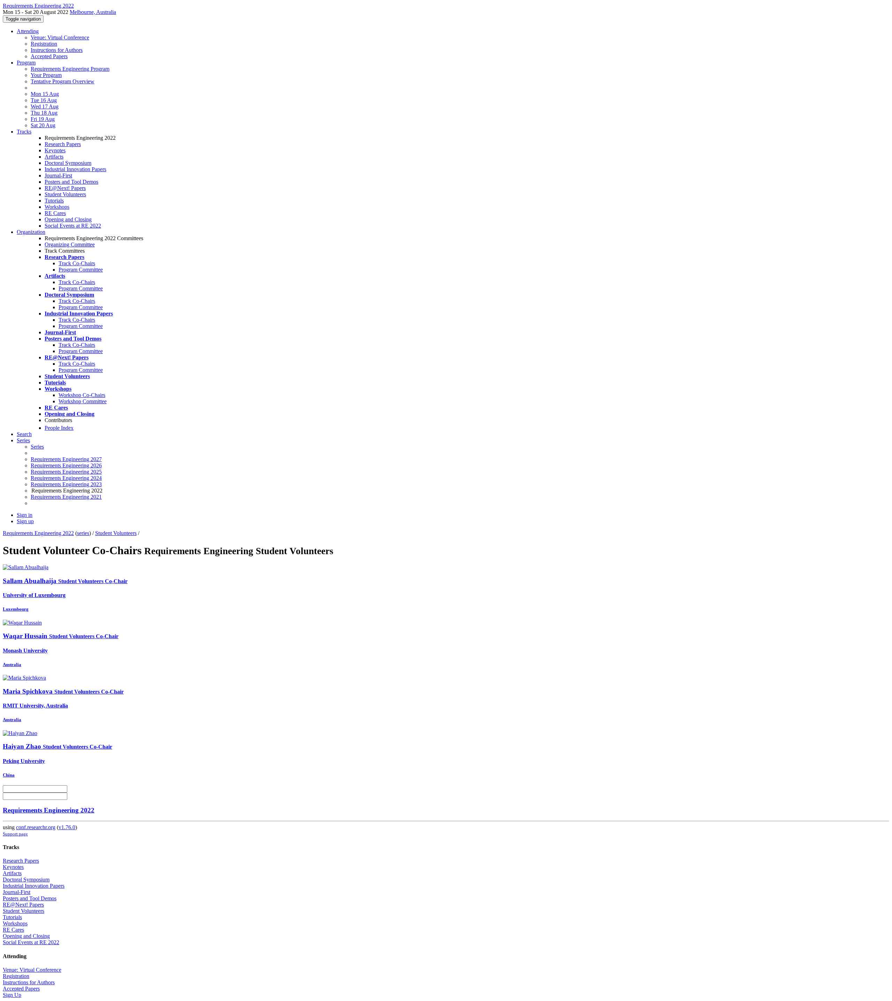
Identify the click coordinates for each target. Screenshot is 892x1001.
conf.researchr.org (35, 827)
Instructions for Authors (57, 50)
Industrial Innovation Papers (75, 169)
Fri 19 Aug (43, 119)
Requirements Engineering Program (70, 69)
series (83, 533)
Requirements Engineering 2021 (66, 497)
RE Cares (55, 213)
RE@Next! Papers (65, 188)
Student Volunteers (65, 194)
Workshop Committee (83, 401)
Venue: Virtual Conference (60, 37)
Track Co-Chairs (77, 263)
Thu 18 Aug (44, 113)
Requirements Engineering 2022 (38, 533)
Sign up (25, 521)
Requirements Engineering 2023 (66, 484)
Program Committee (81, 270)
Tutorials (54, 201)
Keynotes (55, 150)
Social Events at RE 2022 (73, 226)
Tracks (24, 132)
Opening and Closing (68, 219)
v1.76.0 (67, 827)
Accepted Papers (49, 56)
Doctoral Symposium (68, 163)
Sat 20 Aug (43, 125)
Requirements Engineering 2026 (66, 465)
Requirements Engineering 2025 (66, 472)
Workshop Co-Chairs (82, 395)
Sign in (24, 515)
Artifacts (54, 157)
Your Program (46, 75)
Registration (44, 44)
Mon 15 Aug (45, 94)
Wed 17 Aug (45, 106)
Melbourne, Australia (93, 12)
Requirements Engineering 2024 (66, 478)
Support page (15, 833)
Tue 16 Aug (44, 100)
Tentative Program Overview (62, 81)
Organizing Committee (70, 244)
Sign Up (12, 995)
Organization (31, 232)
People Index (59, 428)
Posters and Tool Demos (71, 182)
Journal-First (58, 175)
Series (37, 447)
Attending (28, 31)
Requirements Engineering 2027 (66, 459)
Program (26, 63)
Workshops (57, 207)
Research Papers (63, 144)
